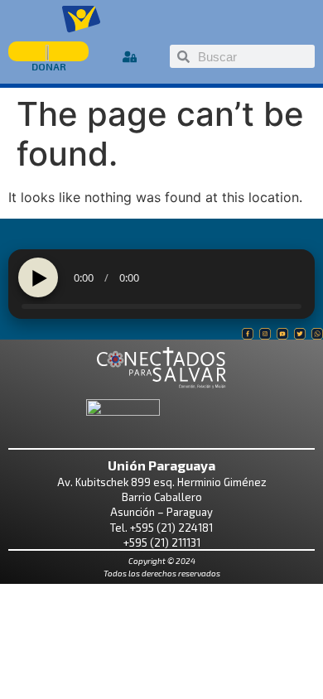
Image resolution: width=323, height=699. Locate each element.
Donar (48, 66)
